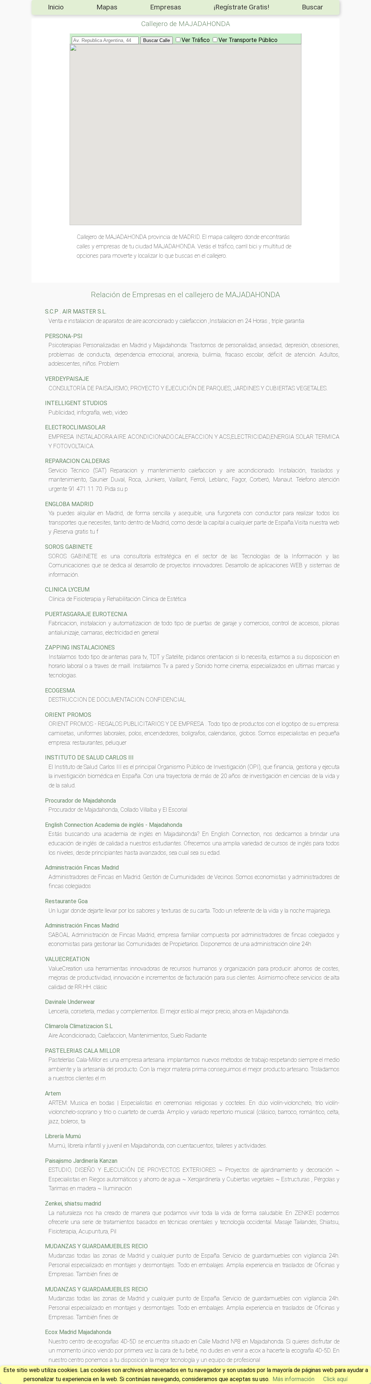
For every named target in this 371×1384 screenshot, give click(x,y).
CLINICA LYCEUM (67, 589)
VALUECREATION (67, 959)
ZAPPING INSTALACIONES (80, 647)
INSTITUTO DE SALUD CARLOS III (89, 757)
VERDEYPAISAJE (67, 378)
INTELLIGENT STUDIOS (76, 403)
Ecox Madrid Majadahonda (78, 1332)
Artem (53, 1093)
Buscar (312, 7)
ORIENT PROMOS (68, 714)
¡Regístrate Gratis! (241, 7)
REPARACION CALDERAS (77, 461)
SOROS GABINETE (68, 546)
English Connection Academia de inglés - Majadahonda (113, 824)
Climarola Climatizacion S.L (79, 1026)
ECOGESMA (60, 690)
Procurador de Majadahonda (80, 800)
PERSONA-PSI (64, 336)
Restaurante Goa (66, 901)
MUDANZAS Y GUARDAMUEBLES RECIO (96, 1246)
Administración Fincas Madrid (82, 867)
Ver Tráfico (196, 40)
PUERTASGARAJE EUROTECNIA (86, 614)
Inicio (56, 7)
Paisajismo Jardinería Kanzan (81, 1160)
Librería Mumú (63, 1136)
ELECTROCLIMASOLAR (75, 427)
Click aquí (335, 1379)
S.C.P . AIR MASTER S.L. (76, 311)
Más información (293, 1379)
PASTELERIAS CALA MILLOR (82, 1050)
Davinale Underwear (70, 1001)
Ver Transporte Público (248, 40)
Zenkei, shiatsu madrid (73, 1203)
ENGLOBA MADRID (69, 504)
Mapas (106, 7)
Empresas (165, 7)
